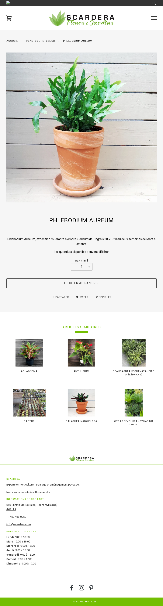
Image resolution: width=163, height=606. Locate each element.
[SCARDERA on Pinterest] (91, 589)
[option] (81, 127)
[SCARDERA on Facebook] (72, 589)
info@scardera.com (18, 524)
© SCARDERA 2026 (84, 601)
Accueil (12, 41)
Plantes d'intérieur (40, 41)
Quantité (81, 260)
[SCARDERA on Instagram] (81, 589)
